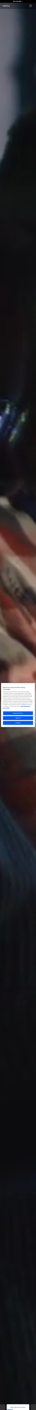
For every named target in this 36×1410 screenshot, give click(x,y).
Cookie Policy (23, 706)
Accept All (18, 722)
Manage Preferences (18, 713)
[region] (18, 705)
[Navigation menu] (31, 6)
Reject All (18, 718)
